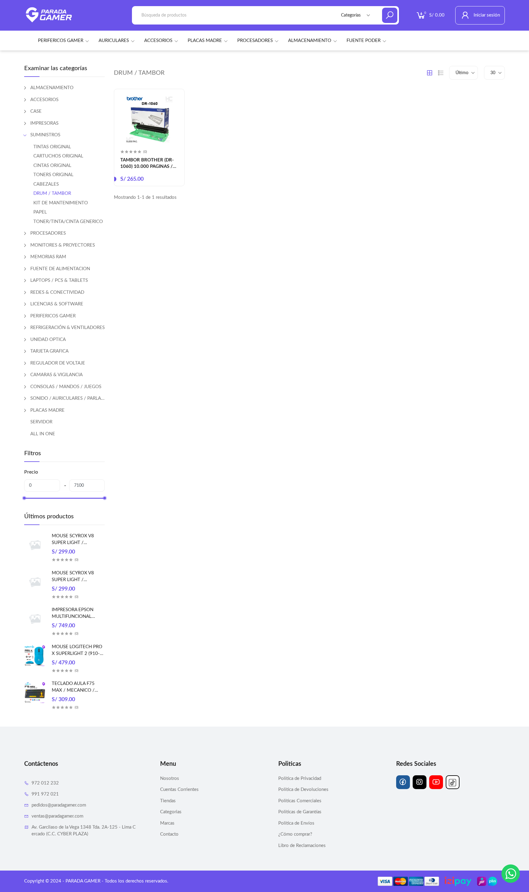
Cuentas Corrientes (179, 789)
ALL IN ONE (42, 434)
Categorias (171, 812)
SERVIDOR (41, 422)
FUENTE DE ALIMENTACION (60, 268)
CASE (36, 111)
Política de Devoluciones (303, 789)
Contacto (169, 834)
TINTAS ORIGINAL (52, 147)
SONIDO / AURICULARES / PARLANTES (67, 398)
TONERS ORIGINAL (53, 174)
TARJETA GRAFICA (49, 351)
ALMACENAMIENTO (309, 40)
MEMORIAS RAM (48, 257)
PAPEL (40, 212)
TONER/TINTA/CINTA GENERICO (68, 221)
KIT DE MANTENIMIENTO (60, 203)
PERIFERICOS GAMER (60, 40)
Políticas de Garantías (299, 812)
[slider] (24, 498)
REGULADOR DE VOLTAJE (57, 363)
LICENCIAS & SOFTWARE (56, 304)
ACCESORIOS (158, 40)
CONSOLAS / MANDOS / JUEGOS (65, 386)
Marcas (167, 823)
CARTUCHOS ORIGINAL (58, 156)
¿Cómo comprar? (295, 834)
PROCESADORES (255, 40)
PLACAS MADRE (205, 40)
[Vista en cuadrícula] (429, 73)
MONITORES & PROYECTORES (62, 245)
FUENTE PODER (364, 40)
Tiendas (168, 801)
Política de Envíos (296, 823)
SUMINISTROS (45, 135)
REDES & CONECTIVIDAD (57, 292)
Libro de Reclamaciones (302, 845)
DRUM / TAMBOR (52, 193)
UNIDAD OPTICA (48, 339)
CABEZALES (46, 184)
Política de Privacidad (299, 778)
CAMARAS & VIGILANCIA (56, 374)
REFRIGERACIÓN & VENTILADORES (67, 327)
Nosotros (169, 778)
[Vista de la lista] (441, 73)
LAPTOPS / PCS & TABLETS (59, 280)
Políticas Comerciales (299, 801)
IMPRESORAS (44, 123)
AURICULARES (114, 40)
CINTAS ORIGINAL (52, 165)
